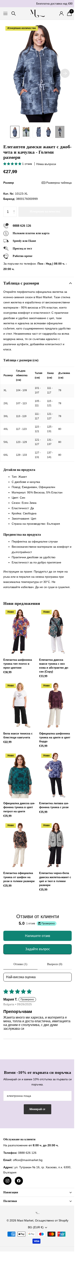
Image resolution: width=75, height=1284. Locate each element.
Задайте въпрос (37, 949)
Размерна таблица (59, 182)
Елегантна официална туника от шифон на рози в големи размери (19, 877)
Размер (37, 182)
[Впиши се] (61, 13)
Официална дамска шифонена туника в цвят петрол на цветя (19, 807)
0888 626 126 (22, 225)
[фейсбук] (19, 1181)
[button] (12, 163)
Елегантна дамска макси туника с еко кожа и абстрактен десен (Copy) (54, 665)
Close (37, 1192)
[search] (13, 13)
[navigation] (14, 132)
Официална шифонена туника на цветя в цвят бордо (54, 737)
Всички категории (5, 13)
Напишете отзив (37, 936)
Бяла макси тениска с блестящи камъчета (17, 735)
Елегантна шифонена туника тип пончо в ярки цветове (17, 663)
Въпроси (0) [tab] (54, 964)
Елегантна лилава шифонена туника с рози (54, 805)
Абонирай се (37, 1109)
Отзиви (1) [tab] (20, 964)
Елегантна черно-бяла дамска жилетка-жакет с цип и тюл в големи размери (55, 879)
